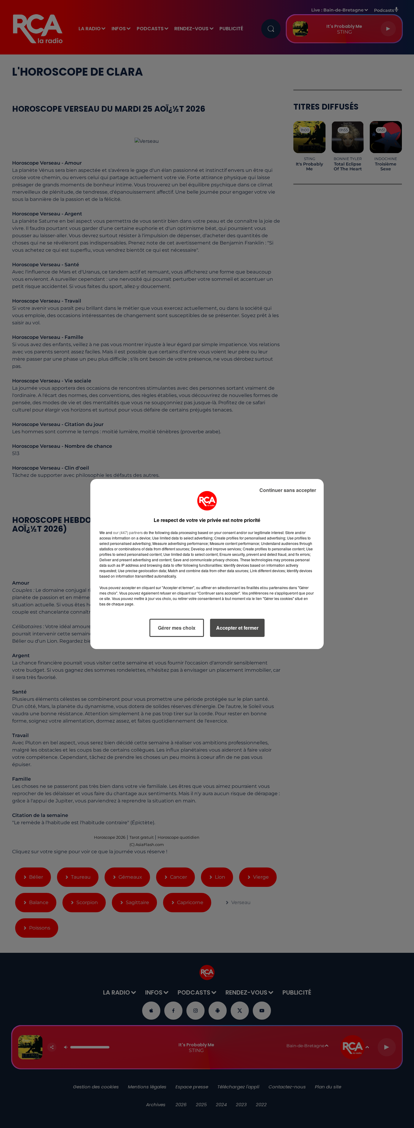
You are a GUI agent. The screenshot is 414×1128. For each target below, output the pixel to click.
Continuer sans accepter (287, 490)
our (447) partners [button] (128, 532)
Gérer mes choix (176, 627)
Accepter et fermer (237, 627)
